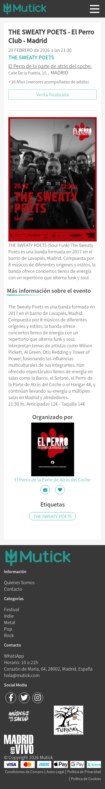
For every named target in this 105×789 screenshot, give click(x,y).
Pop (8, 628)
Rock (9, 635)
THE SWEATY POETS (52, 516)
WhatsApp (14, 655)
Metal (9, 622)
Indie (9, 616)
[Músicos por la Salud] (18, 716)
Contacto (13, 589)
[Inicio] (29, 8)
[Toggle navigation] (94, 9)
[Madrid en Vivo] (68, 719)
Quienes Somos (19, 582)
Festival (11, 609)
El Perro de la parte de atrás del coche (49, 66)
